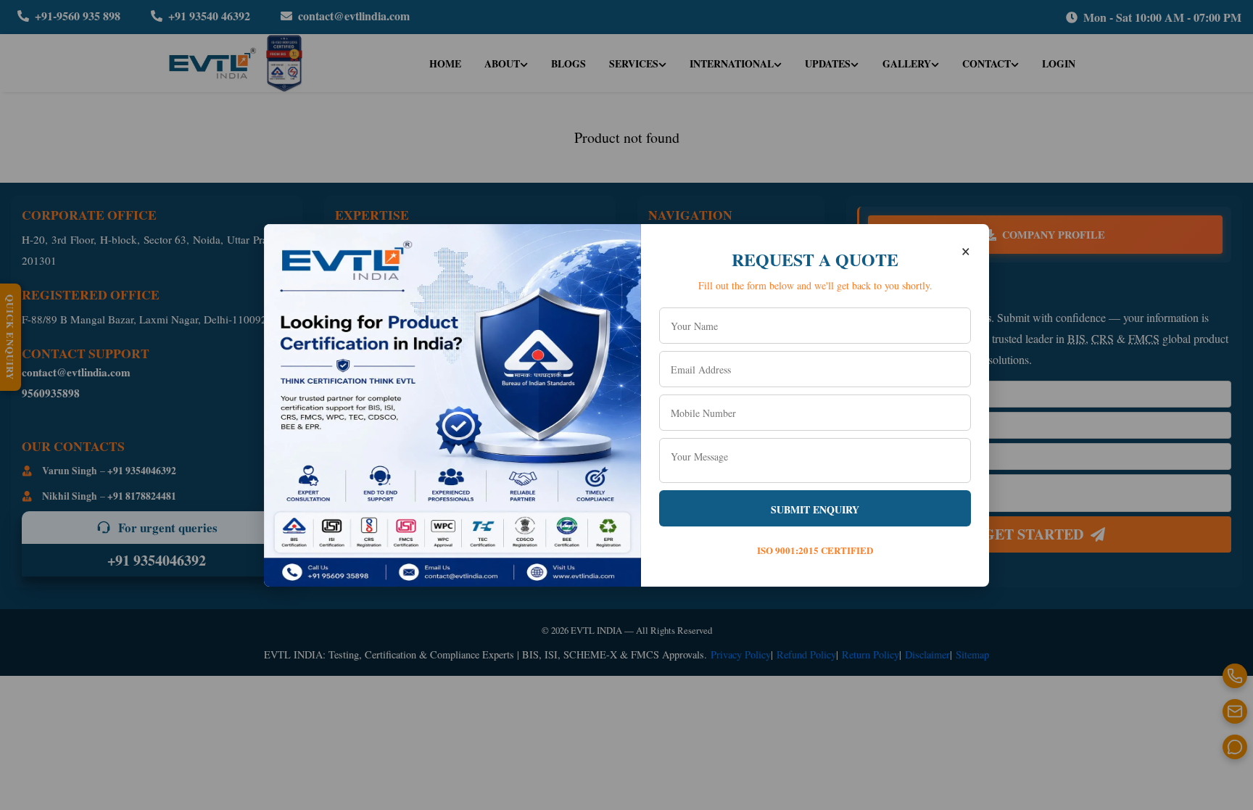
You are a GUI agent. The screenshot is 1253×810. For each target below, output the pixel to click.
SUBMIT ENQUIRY (815, 509)
